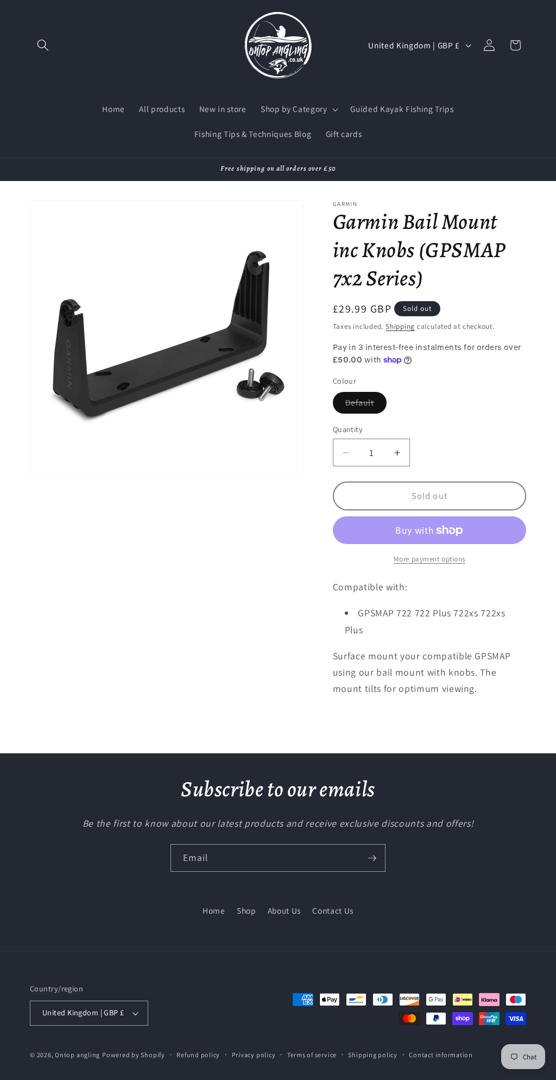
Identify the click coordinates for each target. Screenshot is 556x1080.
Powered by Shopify (133, 1055)
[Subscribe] (372, 858)
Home (214, 910)
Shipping (400, 326)
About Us (284, 910)
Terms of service (312, 1055)
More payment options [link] (429, 559)
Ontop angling (77, 1055)
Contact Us (332, 910)
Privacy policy (254, 1055)
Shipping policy (372, 1055)
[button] (43, 45)
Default (366, 404)
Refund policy (198, 1055)
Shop (246, 910)
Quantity (348, 429)
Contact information (441, 1055)
